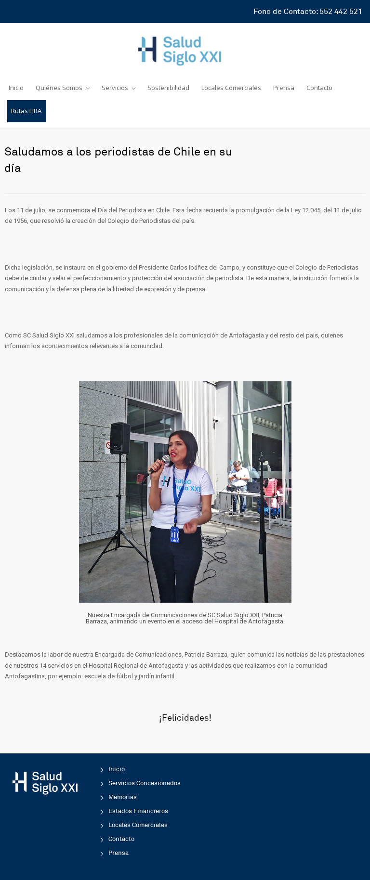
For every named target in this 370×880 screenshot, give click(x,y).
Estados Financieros (138, 811)
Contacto (319, 87)
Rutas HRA (26, 110)
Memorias (122, 797)
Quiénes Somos (59, 87)
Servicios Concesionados (144, 783)
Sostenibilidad (168, 87)
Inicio (16, 87)
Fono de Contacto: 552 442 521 (307, 11)
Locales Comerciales (231, 87)
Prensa (283, 87)
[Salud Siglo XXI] (185, 49)
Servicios (115, 87)
